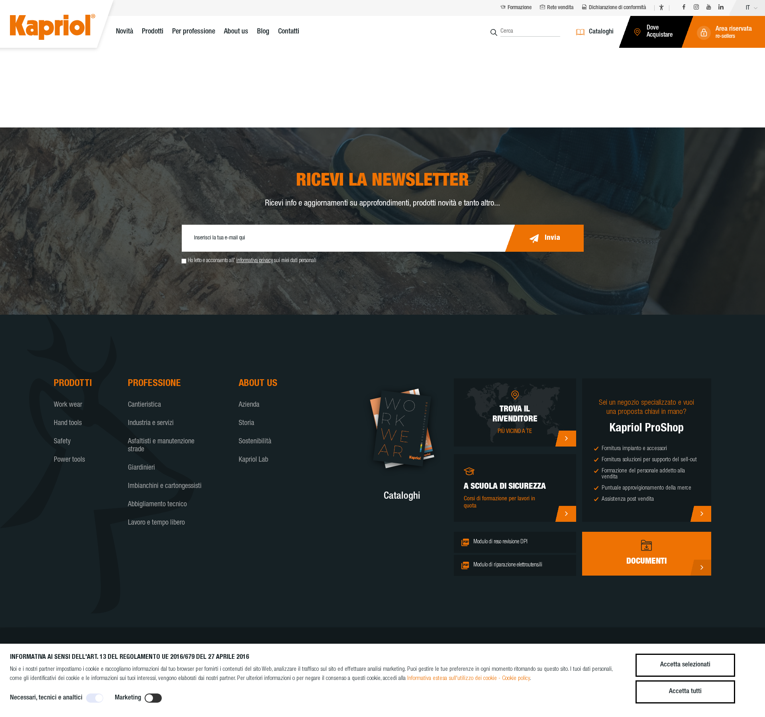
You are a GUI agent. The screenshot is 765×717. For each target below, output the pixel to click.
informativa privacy (254, 261)
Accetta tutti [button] (685, 691)
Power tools (69, 460)
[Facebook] (684, 8)
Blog (263, 31)
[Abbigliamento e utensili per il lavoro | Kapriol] (65, 28)
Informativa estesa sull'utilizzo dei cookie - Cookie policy (468, 679)
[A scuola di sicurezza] (565, 514)
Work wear (68, 405)
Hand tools (68, 423)
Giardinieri (141, 468)
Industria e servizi (151, 423)
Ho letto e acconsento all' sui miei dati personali (252, 261)
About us (236, 31)
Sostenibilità (255, 441)
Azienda (249, 405)
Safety (62, 441)
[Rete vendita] (565, 439)
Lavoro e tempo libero (156, 523)
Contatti (288, 31)
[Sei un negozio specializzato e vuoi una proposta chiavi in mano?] (700, 514)
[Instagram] (696, 8)
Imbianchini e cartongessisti (165, 486)
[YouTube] (708, 8)
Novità (124, 31)
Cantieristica (144, 405)
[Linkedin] (721, 8)
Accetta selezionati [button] (685, 665)
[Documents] (700, 568)
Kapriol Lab (253, 460)
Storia (246, 423)
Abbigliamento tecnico (157, 504)
